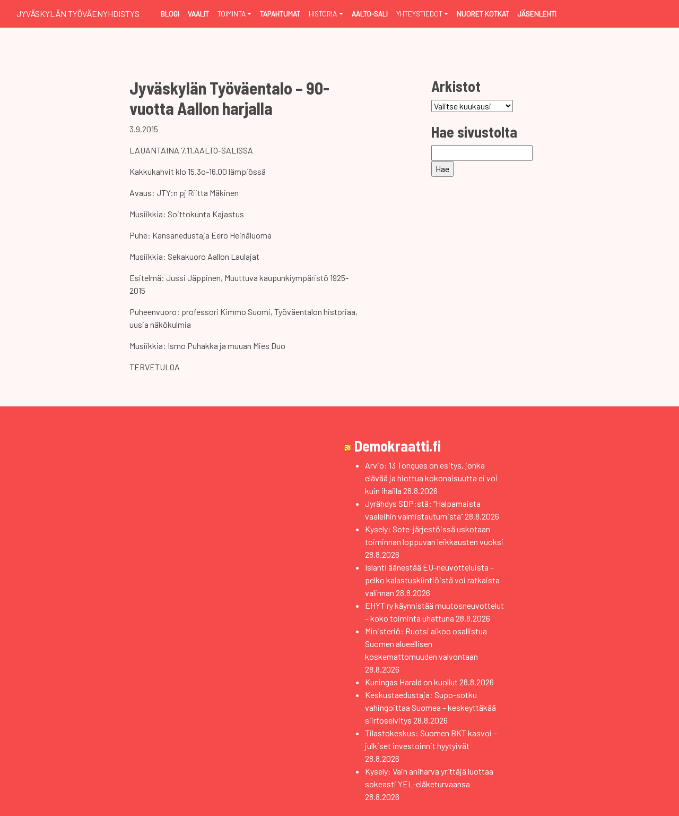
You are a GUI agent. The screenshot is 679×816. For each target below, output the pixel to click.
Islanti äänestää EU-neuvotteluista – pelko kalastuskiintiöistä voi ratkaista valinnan (432, 580)
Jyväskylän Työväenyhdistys (78, 13)
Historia (323, 13)
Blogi (170, 13)
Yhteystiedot (419, 13)
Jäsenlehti (537, 13)
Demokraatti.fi (397, 446)
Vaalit (198, 13)
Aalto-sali (370, 13)
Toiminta (231, 13)
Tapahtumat (280, 13)
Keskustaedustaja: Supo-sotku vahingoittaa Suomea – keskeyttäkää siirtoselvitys (430, 707)
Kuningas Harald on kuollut (411, 682)
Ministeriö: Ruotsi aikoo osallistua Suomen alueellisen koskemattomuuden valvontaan (426, 643)
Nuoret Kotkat (483, 13)
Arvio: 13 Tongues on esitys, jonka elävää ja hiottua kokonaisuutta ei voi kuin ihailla (431, 478)
